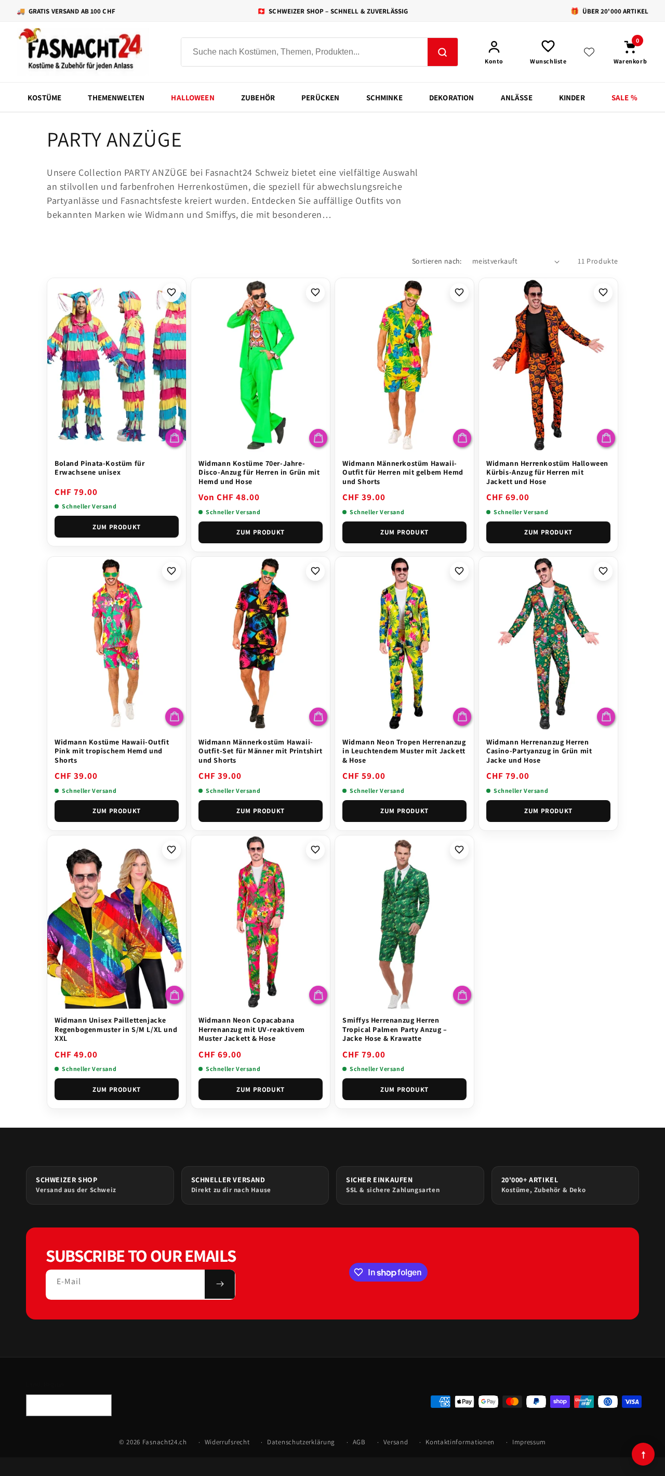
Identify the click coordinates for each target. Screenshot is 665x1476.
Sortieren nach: (437, 261)
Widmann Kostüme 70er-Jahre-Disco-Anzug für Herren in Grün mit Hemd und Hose (259, 472)
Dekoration (451, 97)
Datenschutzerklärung (301, 1442)
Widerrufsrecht (227, 1442)
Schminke (384, 97)
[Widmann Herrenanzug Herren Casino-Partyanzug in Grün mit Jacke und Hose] (548, 643)
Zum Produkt (116, 527)
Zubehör (258, 97)
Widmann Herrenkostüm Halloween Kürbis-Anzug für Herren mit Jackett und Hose (547, 472)
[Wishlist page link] (589, 52)
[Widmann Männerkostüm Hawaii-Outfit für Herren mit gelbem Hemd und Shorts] (404, 365)
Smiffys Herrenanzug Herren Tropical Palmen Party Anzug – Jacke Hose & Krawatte (394, 1029)
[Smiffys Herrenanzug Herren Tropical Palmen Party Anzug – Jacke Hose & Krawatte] (404, 922)
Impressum (529, 1442)
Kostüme (44, 97)
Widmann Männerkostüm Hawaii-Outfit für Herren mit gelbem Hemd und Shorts (402, 472)
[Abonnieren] (220, 1284)
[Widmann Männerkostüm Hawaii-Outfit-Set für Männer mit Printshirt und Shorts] (260, 643)
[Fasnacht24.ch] (89, 52)
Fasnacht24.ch (164, 1442)
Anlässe (517, 97)
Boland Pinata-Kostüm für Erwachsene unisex (99, 468)
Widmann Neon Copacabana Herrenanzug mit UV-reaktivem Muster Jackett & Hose (251, 1029)
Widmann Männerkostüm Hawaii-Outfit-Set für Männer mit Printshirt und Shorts (260, 751)
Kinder (572, 97)
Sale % (624, 97)
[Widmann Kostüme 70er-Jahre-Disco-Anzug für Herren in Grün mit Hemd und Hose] (260, 365)
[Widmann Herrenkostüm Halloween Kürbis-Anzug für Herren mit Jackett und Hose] (548, 365)
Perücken (320, 97)
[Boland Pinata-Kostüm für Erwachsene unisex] (116, 365)
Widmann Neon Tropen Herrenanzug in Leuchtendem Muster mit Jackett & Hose (404, 751)
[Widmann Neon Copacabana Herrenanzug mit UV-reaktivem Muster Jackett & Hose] (260, 922)
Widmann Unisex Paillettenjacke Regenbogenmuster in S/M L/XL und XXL (116, 1029)
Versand (395, 1442)
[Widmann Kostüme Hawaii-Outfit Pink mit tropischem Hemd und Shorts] (116, 643)
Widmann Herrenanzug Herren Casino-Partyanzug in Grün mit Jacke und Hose (539, 751)
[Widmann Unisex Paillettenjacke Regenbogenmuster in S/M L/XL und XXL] (116, 922)
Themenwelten (116, 97)
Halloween (192, 97)
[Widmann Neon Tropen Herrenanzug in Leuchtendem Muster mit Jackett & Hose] (404, 643)
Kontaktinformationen (460, 1442)
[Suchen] (443, 52)
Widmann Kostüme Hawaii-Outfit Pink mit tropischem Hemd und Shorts (112, 751)
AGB (359, 1442)
